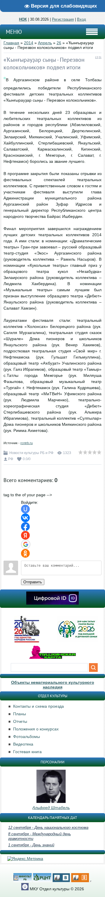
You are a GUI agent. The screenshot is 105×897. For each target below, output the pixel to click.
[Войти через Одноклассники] (25, 553)
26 (59, 42)
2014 (28, 42)
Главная (11, 42)
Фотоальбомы (26, 736)
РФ (10, 459)
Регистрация (63, 19)
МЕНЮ (14, 31)
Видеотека (23, 744)
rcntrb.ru (26, 443)
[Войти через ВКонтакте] (25, 517)
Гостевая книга (27, 751)
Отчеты (20, 721)
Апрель (45, 42)
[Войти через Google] (25, 544)
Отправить (32, 582)
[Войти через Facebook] (25, 526)
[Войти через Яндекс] (25, 535)
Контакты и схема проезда (38, 706)
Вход (81, 19)
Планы (19, 713)
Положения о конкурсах (36, 729)
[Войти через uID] (25, 509)
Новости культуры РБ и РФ (31, 453)
